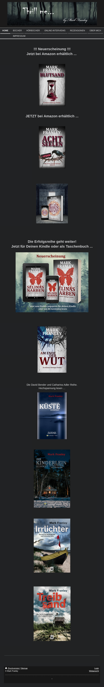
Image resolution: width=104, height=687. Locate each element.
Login (96, 668)
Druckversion (13, 668)
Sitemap (24, 668)
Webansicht (94, 671)
